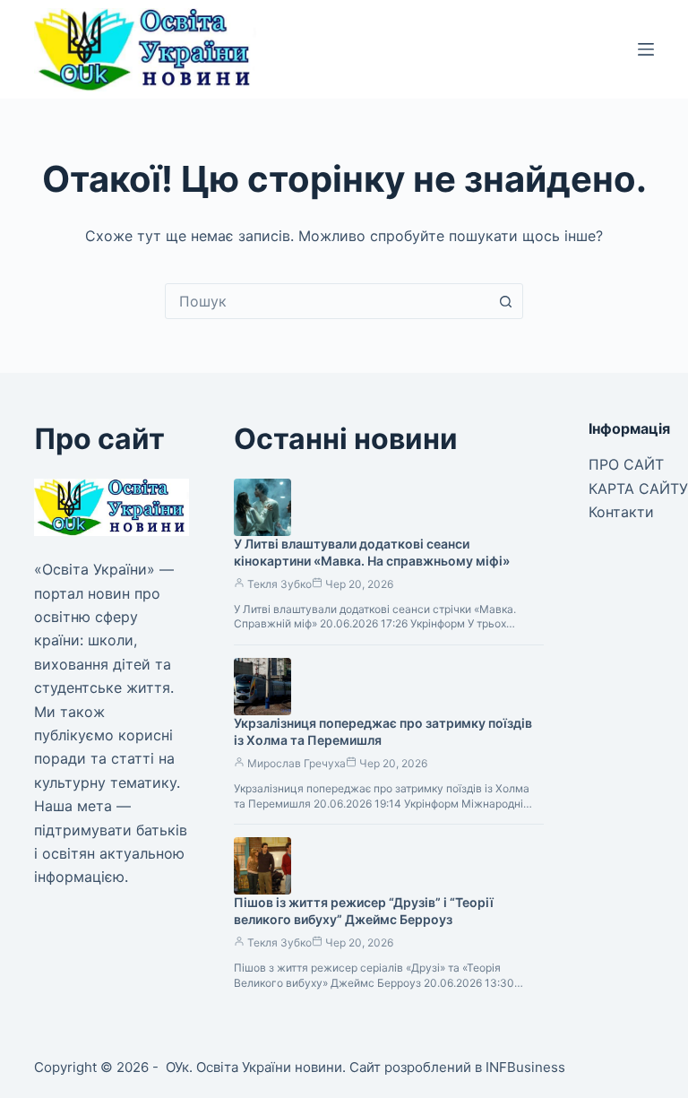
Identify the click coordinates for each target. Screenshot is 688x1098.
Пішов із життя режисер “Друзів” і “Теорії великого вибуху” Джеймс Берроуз (364, 911)
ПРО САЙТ (626, 464)
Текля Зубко (279, 584)
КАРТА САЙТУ (638, 488)
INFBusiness (525, 1067)
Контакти (621, 512)
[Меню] (646, 49)
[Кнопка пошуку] (505, 301)
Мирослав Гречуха (296, 763)
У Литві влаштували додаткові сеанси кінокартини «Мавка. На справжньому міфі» (372, 552)
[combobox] (327, 301)
